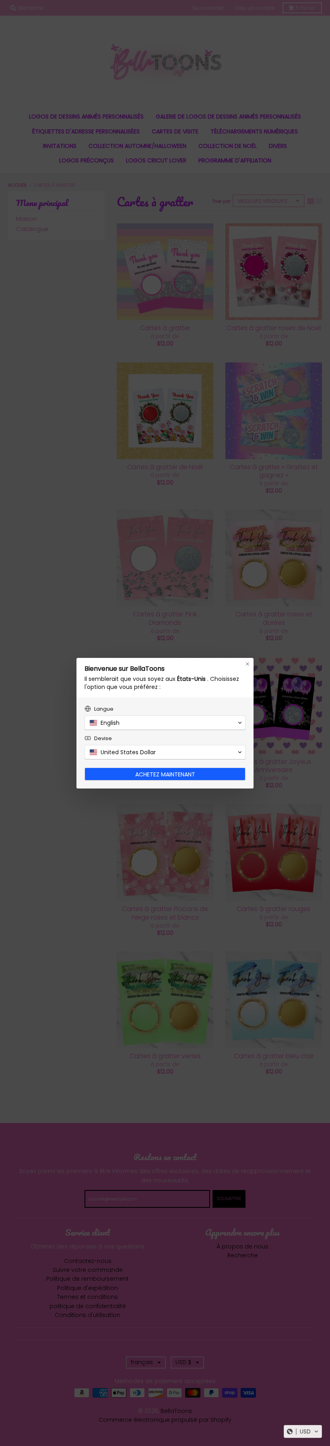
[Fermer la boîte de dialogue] (247, 664)
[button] (303, 1431)
